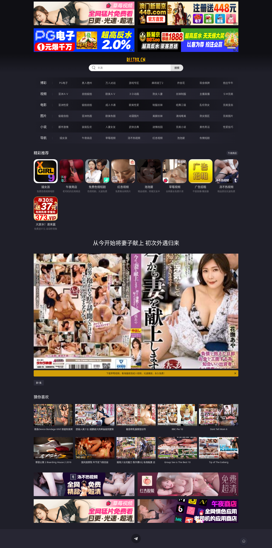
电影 (43, 105)
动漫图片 (134, 116)
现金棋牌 (205, 83)
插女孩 (63, 138)
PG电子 (63, 83)
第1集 (39, 382)
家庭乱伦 (87, 127)
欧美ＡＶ (110, 94)
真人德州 (87, 83)
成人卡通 (110, 105)
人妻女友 (110, 127)
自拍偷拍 (87, 94)
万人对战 (110, 83)
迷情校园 (158, 127)
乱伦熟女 (205, 105)
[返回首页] (243, 541)
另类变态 (228, 105)
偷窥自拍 (63, 116)
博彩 (43, 83)
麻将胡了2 (157, 83)
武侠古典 (134, 127)
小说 (43, 127)
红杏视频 (158, 138)
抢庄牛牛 (228, 83)
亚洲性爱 (63, 105)
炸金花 (181, 83)
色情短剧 (205, 138)
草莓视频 (110, 138)
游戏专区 (134, 83)
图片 (43, 116)
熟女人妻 (158, 94)
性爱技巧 (228, 127)
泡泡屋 (181, 138)
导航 (43, 138)
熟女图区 (205, 116)
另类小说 (181, 127)
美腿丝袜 (158, 116)
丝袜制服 (181, 94)
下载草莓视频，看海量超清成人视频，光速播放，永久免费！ (136, 373)
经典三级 (181, 105)
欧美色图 (110, 116)
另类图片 (228, 116)
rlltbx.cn (136, 60)
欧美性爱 (134, 105)
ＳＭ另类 (228, 94)
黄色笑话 (205, 127)
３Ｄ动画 (134, 94)
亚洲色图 (87, 116)
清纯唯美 (181, 116)
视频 (43, 94)
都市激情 (63, 127)
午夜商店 (87, 138)
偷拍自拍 (87, 105)
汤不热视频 (134, 138)
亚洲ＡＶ (63, 94)
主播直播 (205, 94)
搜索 (176, 68)
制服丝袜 (158, 105)
